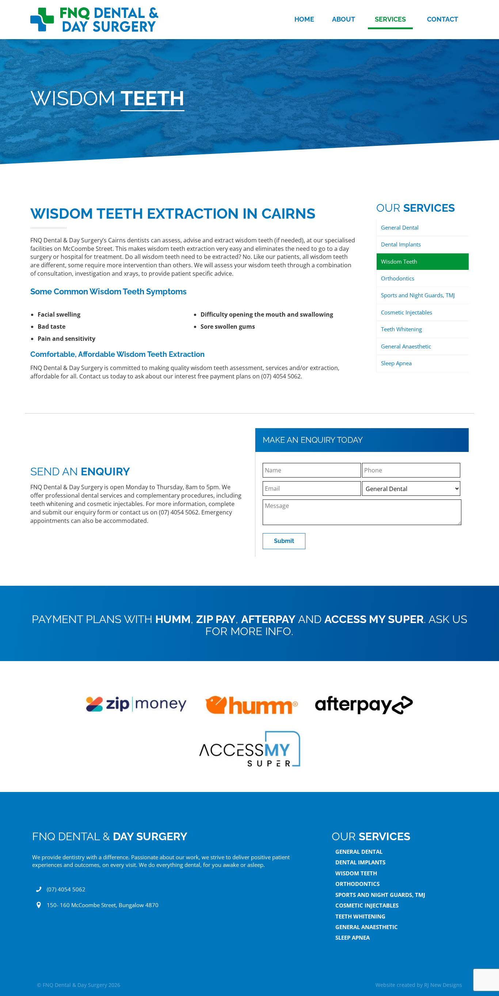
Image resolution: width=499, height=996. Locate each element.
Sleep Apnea (396, 363)
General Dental (400, 227)
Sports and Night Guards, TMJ (418, 295)
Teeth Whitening (401, 329)
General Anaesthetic (406, 346)
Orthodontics (397, 278)
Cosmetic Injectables (406, 312)
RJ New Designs (443, 984)
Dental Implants (401, 244)
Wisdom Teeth (399, 261)
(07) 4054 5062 (66, 889)
